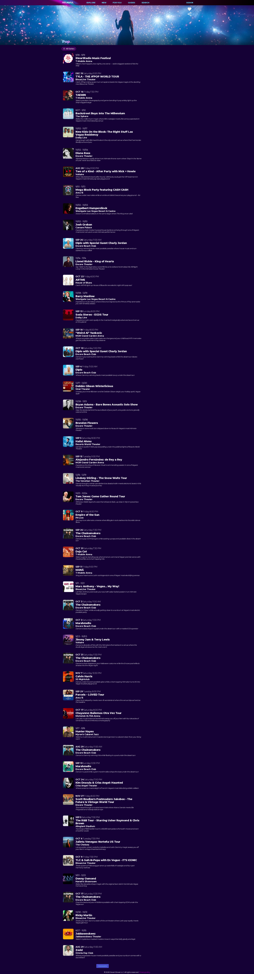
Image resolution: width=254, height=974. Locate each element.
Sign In (189, 2)
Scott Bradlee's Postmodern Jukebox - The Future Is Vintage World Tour (104, 800)
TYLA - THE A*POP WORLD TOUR (97, 76)
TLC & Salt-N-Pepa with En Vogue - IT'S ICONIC (106, 860)
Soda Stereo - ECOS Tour (92, 314)
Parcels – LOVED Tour (90, 694)
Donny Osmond (86, 878)
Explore (91, 2)
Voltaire (80, 174)
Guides (131, 2)
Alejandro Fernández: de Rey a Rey (99, 459)
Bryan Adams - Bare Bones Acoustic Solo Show (107, 404)
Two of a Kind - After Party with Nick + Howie (105, 171)
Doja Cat (81, 551)
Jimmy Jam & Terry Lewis (93, 639)
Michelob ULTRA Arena (88, 716)
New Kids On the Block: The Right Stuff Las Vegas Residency (104, 133)
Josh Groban (84, 224)
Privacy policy (144, 972)
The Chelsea (82, 844)
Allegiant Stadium (85, 826)
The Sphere (82, 116)
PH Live (80, 518)
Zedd (79, 950)
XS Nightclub (82, 679)
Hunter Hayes (85, 731)
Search (145, 2)
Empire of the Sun (87, 514)
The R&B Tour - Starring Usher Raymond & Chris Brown (107, 822)
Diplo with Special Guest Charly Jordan (101, 243)
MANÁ (80, 569)
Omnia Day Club (84, 953)
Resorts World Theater (88, 444)
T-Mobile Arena (84, 61)
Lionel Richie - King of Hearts (95, 261)
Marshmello (83, 623)
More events (102, 966)
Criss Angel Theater (86, 785)
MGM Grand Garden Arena (90, 336)
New (104, 2)
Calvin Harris (84, 676)
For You (117, 2)
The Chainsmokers (88, 533)
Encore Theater (84, 156)
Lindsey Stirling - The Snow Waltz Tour (101, 478)
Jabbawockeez (85, 933)
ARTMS (80, 279)
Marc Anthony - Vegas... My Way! (97, 586)
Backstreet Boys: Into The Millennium (100, 113)
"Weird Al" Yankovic (89, 332)
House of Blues (84, 283)
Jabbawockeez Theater (88, 936)
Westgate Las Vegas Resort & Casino (95, 211)
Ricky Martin (84, 915)
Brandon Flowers (87, 422)
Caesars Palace (84, 227)
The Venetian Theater (87, 481)
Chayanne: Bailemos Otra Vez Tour (99, 713)
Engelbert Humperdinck (91, 208)
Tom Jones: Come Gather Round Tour (100, 496)
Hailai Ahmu (84, 441)
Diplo (79, 369)
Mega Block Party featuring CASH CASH (102, 189)
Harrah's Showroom (86, 881)
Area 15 (79, 192)
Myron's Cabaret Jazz (87, 734)
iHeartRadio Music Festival (93, 58)
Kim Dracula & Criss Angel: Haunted (99, 782)
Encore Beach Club (86, 246)
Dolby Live (81, 137)
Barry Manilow (85, 296)
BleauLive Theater (86, 79)
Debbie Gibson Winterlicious (94, 386)
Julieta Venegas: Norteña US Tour (98, 841)
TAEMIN (81, 94)
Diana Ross (83, 153)
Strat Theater (83, 389)
